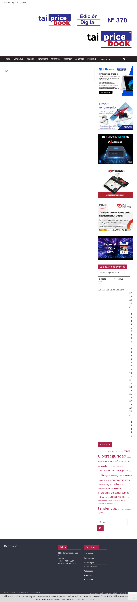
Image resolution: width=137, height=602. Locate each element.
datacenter (109, 461)
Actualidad (19, 59)
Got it (91, 599)
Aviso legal (94, 593)
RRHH (121, 497)
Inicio (8, 59)
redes (100, 497)
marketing (114, 476)
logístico (107, 476)
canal (127, 451)
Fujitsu (111, 471)
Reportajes (55, 59)
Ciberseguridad (112, 456)
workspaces (126, 509)
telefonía (101, 504)
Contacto (79, 59)
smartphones (102, 501)
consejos (101, 462)
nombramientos (120, 480)
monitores (101, 480)
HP (99, 475)
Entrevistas (43, 59)
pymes (125, 492)
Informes (31, 59)
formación (103, 470)
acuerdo (101, 451)
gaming (119, 470)
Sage (126, 497)
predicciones (104, 488)
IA (102, 475)
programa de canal (109, 492)
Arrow (121, 451)
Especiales (104, 59)
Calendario (89, 579)
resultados (107, 497)
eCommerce (122, 461)
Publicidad (91, 59)
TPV (118, 509)
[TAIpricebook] (10, 546)
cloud (129, 457)
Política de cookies (126, 593)
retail (114, 497)
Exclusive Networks (116, 467)
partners (117, 484)
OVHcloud (101, 484)
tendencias (107, 508)
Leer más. (80, 599)
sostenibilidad (119, 500)
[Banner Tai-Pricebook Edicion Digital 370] (83, 15)
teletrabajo (109, 504)
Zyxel (100, 512)
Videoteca (68, 59)
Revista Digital (90, 566)
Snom (110, 501)
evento (103, 466)
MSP (107, 480)
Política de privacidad (108, 593)
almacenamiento (112, 451)
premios (116, 488)
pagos (108, 484)
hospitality (127, 471)
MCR (120, 476)
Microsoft (127, 475)
